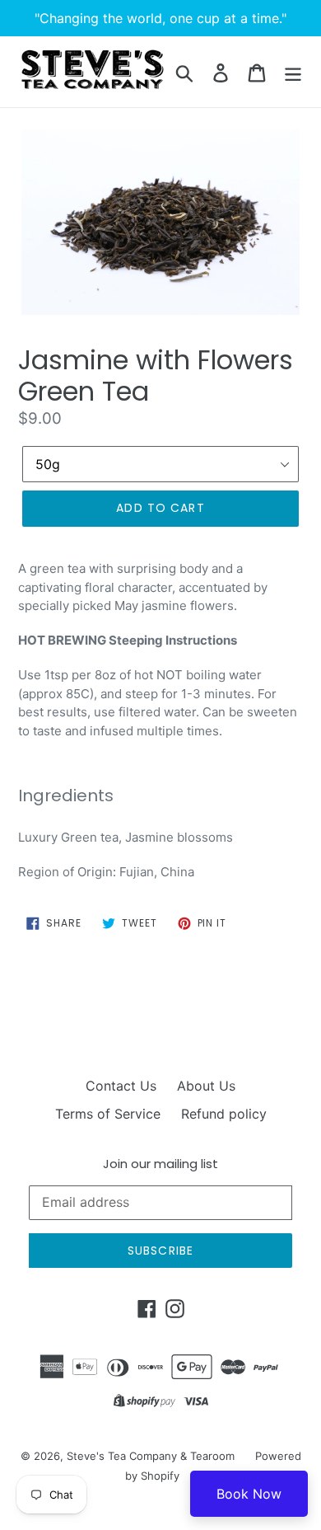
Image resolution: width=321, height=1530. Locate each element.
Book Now (248, 1493)
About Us (206, 1085)
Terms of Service (107, 1113)
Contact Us (121, 1085)
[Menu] (293, 71)
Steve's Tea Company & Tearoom (151, 1455)
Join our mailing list (160, 1164)
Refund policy (224, 1113)
